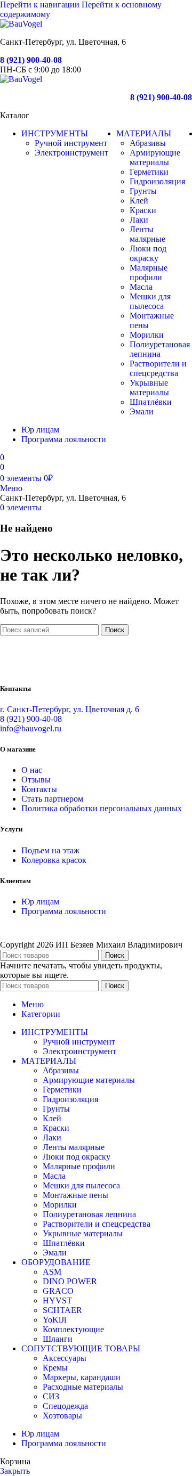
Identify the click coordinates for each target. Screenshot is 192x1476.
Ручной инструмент (71, 143)
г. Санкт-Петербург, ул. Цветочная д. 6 (69, 709)
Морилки (147, 334)
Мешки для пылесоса (150, 301)
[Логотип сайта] (21, 23)
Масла (141, 286)
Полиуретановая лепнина (160, 349)
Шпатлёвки (151, 401)
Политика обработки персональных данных (101, 808)
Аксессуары (64, 1358)
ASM (52, 1271)
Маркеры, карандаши (82, 1377)
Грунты (143, 190)
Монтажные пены (75, 1195)
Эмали (142, 411)
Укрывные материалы (149, 387)
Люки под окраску (148, 253)
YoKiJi (54, 1319)
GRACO (58, 1290)
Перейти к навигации (41, 4)
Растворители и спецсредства (158, 368)
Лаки (139, 219)
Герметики (149, 171)
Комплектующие (73, 1329)
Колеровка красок (53, 860)
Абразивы (148, 143)
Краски (143, 210)
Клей (139, 200)
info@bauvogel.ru (30, 728)
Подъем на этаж (50, 850)
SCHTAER (62, 1310)
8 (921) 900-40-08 (31, 59)
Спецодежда (65, 1405)
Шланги (58, 1338)
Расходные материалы (83, 1386)
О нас (31, 769)
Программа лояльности (63, 911)
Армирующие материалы (155, 157)
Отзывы (36, 779)
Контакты (39, 789)
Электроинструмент (71, 152)
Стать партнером (52, 798)
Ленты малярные (147, 234)
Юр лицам (40, 901)
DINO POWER (70, 1281)
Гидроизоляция (157, 181)
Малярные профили (148, 272)
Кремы (55, 1367)
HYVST (57, 1300)
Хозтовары (62, 1415)
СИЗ (51, 1396)
